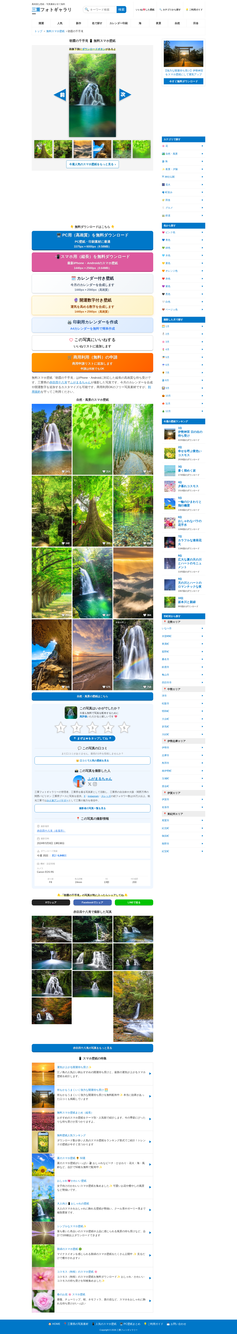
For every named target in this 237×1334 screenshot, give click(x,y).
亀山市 (165, 674)
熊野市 (165, 843)
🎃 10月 (166, 395)
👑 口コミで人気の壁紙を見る (92, 760)
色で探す (97, 23)
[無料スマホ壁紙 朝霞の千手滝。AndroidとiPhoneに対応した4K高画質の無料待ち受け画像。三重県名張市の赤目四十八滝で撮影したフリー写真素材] (92, 95)
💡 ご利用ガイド (194, 9)
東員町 (165, 644)
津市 (164, 695)
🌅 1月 (165, 326)
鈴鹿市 (165, 667)
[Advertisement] (92, 197)
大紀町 (165, 734)
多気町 (165, 726)
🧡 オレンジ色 (170, 271)
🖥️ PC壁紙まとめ (130, 1323)
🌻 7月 (165, 372)
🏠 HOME (54, 1323)
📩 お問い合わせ (176, 1323)
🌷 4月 (165, 349)
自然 (177, 23)
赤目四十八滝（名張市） (51, 830)
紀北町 (165, 828)
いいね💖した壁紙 (145, 9)
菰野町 (165, 651)
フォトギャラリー (52, 11)
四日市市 (167, 682)
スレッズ (106, 796)
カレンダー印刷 (118, 23)
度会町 (165, 786)
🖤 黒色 (166, 294)
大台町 (165, 719)
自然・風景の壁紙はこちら (92, 696)
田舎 (195, 23)
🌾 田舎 (166, 200)
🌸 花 (165, 146)
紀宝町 (165, 851)
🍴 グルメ (167, 207)
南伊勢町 (167, 771)
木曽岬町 (167, 636)
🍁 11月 (166, 403)
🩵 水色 (166, 255)
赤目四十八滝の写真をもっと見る (92, 1047)
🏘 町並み (167, 192)
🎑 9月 (165, 388)
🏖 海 (165, 161)
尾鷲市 (165, 820)
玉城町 (165, 778)
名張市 (165, 807)
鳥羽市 (165, 763)
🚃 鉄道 (166, 215)
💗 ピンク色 (168, 232)
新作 (78, 23)
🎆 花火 (166, 184)
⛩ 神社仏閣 (168, 177)
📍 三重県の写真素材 (76, 1323)
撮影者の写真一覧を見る (92, 808)
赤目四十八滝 (58, 382)
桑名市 (165, 659)
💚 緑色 (166, 248)
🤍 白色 (166, 301)
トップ (38, 31)
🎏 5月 (165, 357)
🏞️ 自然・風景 (170, 153)
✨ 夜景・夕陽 (170, 169)
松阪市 (165, 703)
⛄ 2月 (165, 334)
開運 (41, 23)
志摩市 (165, 755)
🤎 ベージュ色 (170, 309)
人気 (59, 23)
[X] (90, 784)
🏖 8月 (165, 380)
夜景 (158, 23)
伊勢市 (165, 747)
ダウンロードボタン (93, 49)
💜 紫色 (166, 286)
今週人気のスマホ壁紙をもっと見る (91, 164)
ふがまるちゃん (80, 382)
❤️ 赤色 (166, 278)
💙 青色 (166, 240)
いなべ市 (167, 628)
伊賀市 (165, 799)
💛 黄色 (166, 263)
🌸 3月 (165, 342)
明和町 (165, 711)
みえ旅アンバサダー (58, 800)
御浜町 (165, 836)
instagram (93, 796)
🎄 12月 (166, 411)
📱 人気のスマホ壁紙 (104, 1323)
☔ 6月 (165, 365)
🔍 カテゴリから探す (170, 9)
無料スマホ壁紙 (55, 31)
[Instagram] (95, 784)
